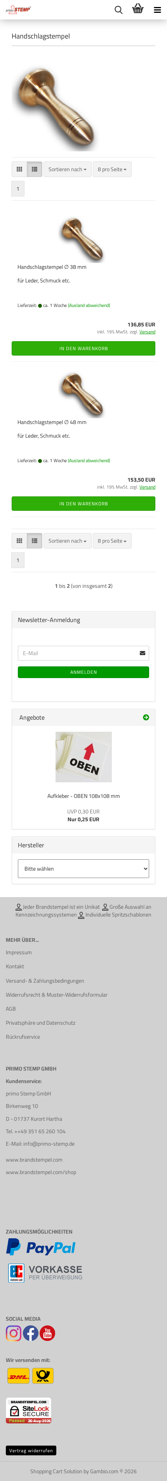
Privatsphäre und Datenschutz (40, 1023)
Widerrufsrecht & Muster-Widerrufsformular (57, 995)
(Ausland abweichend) (89, 305)
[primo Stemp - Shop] (15, 9)
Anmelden (83, 672)
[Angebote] (146, 717)
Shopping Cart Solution (56, 1471)
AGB (11, 1009)
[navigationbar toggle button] (157, 9)
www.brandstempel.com (34, 1160)
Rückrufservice (23, 1037)
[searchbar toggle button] (118, 9)
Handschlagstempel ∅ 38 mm (52, 267)
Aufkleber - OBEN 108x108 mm (83, 796)
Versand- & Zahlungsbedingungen (45, 981)
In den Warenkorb (83, 348)
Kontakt (15, 966)
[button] (19, 169)
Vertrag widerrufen (31, 1450)
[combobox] (67, 169)
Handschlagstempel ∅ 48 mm (52, 422)
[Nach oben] (145, 1469)
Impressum (19, 952)
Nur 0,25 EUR (83, 815)
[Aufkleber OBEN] (84, 757)
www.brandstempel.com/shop (41, 1172)
